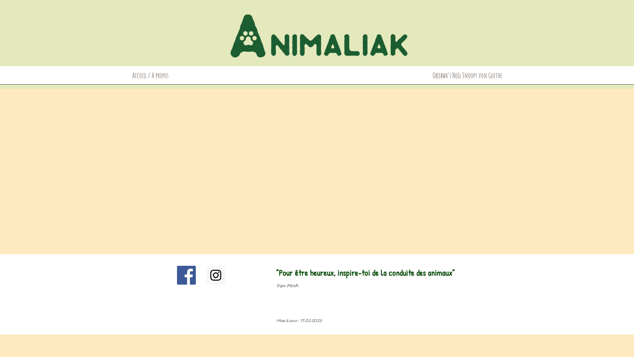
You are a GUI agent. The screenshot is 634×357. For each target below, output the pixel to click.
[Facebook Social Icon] (186, 275)
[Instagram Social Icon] (215, 275)
